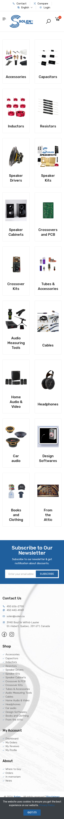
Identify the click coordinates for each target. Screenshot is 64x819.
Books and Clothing (17, 715)
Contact (21, 3)
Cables (9, 696)
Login (46, 7)
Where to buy (13, 769)
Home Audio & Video (17, 700)
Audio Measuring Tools (18, 692)
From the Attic (14, 719)
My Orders (11, 742)
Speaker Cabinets (15, 677)
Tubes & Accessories (17, 689)
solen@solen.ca (16, 616)
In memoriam (13, 776)
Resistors (11, 666)
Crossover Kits (14, 685)
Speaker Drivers (14, 669)
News (8, 780)
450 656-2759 (15, 606)
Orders (9, 773)
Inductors (11, 662)
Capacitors (11, 658)
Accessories (12, 654)
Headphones (12, 704)
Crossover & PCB (15, 681)
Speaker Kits (12, 673)
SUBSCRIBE (47, 573)
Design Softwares (16, 712)
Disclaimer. (53, 796)
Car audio (10, 708)
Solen (17, 796)
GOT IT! (32, 812)
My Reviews (12, 746)
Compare (42, 3)
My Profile (11, 750)
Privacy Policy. (47, 805)
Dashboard (11, 738)
